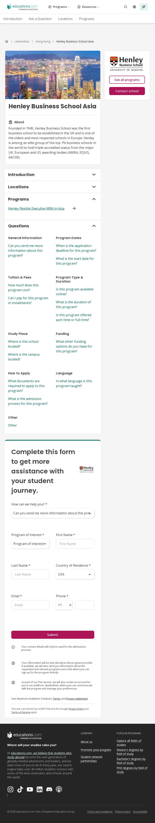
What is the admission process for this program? (28, 401)
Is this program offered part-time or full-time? (73, 317)
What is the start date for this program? (75, 261)
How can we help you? (29, 504)
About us (86, 742)
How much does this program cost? (23, 287)
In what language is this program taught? (74, 383)
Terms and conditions (100, 811)
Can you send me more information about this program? (25, 250)
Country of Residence (73, 565)
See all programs (127, 80)
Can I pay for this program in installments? (28, 300)
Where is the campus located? (24, 356)
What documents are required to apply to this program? (26, 386)
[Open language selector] (134, 6)
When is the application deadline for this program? (76, 248)
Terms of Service (20, 712)
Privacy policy (123, 811)
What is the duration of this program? (73, 304)
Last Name (20, 565)
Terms (57, 698)
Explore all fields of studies (129, 742)
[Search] (125, 6)
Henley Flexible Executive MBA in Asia (36, 208)
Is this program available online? (74, 291)
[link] (75, 41)
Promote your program (96, 750)
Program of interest (27, 535)
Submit (52, 635)
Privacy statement (77, 698)
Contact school (127, 91)
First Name (65, 535)
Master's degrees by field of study (130, 752)
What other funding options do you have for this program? (74, 346)
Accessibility (140, 811)
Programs (60, 7)
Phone (62, 596)
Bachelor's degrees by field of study (131, 761)
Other (12, 425)
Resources (89, 7)
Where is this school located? (23, 344)
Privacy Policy (76, 708)
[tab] (12, 19)
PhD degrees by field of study (132, 770)
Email (16, 596)
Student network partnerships (91, 759)
